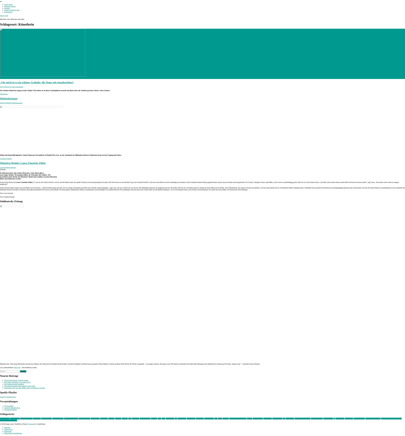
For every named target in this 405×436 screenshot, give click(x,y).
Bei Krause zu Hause (71, 418)
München (226, 418)
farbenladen (104, 418)
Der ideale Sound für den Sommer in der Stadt (19, 386)
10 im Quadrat (5, 418)
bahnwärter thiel (46, 418)
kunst (159, 418)
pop (284, 418)
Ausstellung (37, 418)
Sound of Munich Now (12, 10)
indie (130, 418)
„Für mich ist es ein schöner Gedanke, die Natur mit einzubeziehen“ (37, 82)
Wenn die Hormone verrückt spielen (16, 380)
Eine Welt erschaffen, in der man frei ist (17, 382)
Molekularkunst (8, 98)
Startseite (7, 428)
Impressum (7, 431)
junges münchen (145, 418)
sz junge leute (339, 418)
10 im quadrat (8, 406)
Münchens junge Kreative (237, 418)
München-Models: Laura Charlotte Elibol (22, 163)
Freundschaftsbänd (10, 410)
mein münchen (209, 418)
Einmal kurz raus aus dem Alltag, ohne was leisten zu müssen (24, 388)
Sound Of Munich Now (8, 397)
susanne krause (328, 418)
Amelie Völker (15, 418)
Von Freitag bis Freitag (373, 418)
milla (216, 418)
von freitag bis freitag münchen (391, 418)
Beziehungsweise (84, 418)
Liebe (163, 418)
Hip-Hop (125, 418)
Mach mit (17, 367)
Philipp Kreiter (277, 418)
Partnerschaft (267, 418)
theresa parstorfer (359, 418)
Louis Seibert (191, 418)
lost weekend (182, 418)
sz (334, 418)
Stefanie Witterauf (317, 418)
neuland (6, 8)
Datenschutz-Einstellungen (13, 433)
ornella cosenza (258, 418)
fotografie (118, 418)
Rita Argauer (290, 418)
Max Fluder (200, 418)
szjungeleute (19, 87)
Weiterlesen (4, 94)
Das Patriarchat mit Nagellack (14, 384)
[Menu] (1, 1)
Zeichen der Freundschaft (8, 420)
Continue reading (5, 159)
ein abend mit (95, 418)
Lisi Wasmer (170, 418)
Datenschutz (8, 12)
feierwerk (111, 418)
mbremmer (18, 103)
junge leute (135, 418)
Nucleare (31, 424)
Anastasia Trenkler (26, 418)
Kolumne (154, 418)
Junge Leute (8, 4)
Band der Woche (9, 6)
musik (220, 418)
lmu (176, 418)
